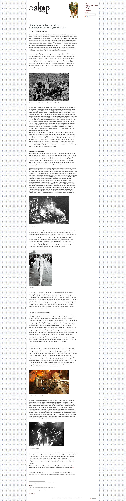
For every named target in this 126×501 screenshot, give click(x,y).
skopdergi (87, 7)
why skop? (95, 5)
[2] (36, 165)
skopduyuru (88, 10)
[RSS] (85, 17)
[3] (75, 192)
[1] (45, 158)
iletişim (86, 12)
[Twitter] (89, 17)
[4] (73, 467)
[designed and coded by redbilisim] (93, 498)
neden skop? (88, 5)
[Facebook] (87, 17)
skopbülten (87, 8)
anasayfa (87, 3)
